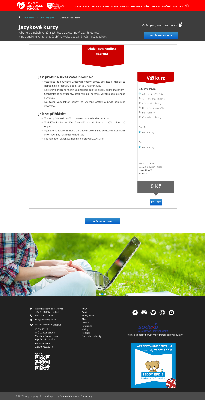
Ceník (84, 312)
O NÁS (114, 6)
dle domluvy (148, 132)
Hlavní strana (28, 17)
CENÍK (86, 6)
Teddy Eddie (88, 315)
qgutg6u (57, 324)
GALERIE (124, 6)
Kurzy (84, 308)
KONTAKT (178, 6)
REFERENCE (136, 6)
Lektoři (85, 322)
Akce (84, 319)
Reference (87, 325)
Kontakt (86, 332)
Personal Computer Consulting (76, 396)
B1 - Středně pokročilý (153, 108)
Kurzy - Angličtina (47, 17)
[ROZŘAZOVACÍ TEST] (161, 40)
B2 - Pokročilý (148, 112)
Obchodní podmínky (91, 336)
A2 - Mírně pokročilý (151, 103)
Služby (85, 329)
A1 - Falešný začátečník (153, 98)
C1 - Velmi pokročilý (151, 117)
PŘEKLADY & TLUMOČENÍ (157, 6)
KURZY (77, 6)
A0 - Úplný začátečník (152, 94)
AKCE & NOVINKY (100, 6)
